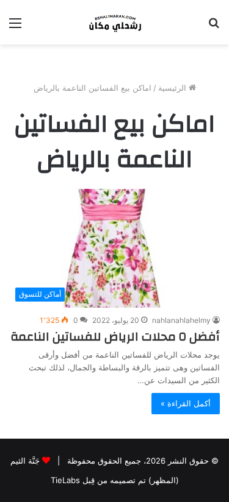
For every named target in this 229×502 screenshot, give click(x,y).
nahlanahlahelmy (181, 320)
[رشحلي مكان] (115, 22)
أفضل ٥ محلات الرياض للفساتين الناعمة (115, 336)
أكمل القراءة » (186, 403)
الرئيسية (173, 88)
